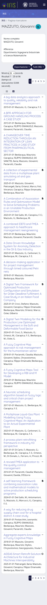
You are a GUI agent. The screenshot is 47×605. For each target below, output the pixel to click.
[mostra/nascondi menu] (44, 4)
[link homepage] (9, 5)
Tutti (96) (37, 66)
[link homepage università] (30, 5)
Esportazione (21, 66)
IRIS (3, 20)
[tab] (7, 91)
